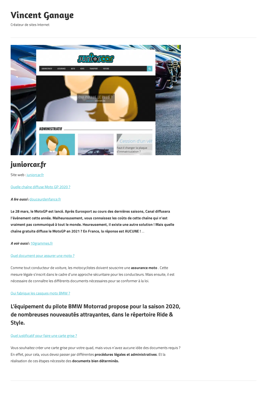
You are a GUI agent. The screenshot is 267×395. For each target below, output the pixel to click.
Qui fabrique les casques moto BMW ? (40, 293)
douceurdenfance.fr (45, 199)
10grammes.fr (41, 243)
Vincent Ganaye (42, 14)
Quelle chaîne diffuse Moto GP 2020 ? (40, 187)
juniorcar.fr (35, 175)
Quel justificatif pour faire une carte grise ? (44, 335)
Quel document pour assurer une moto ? (42, 255)
